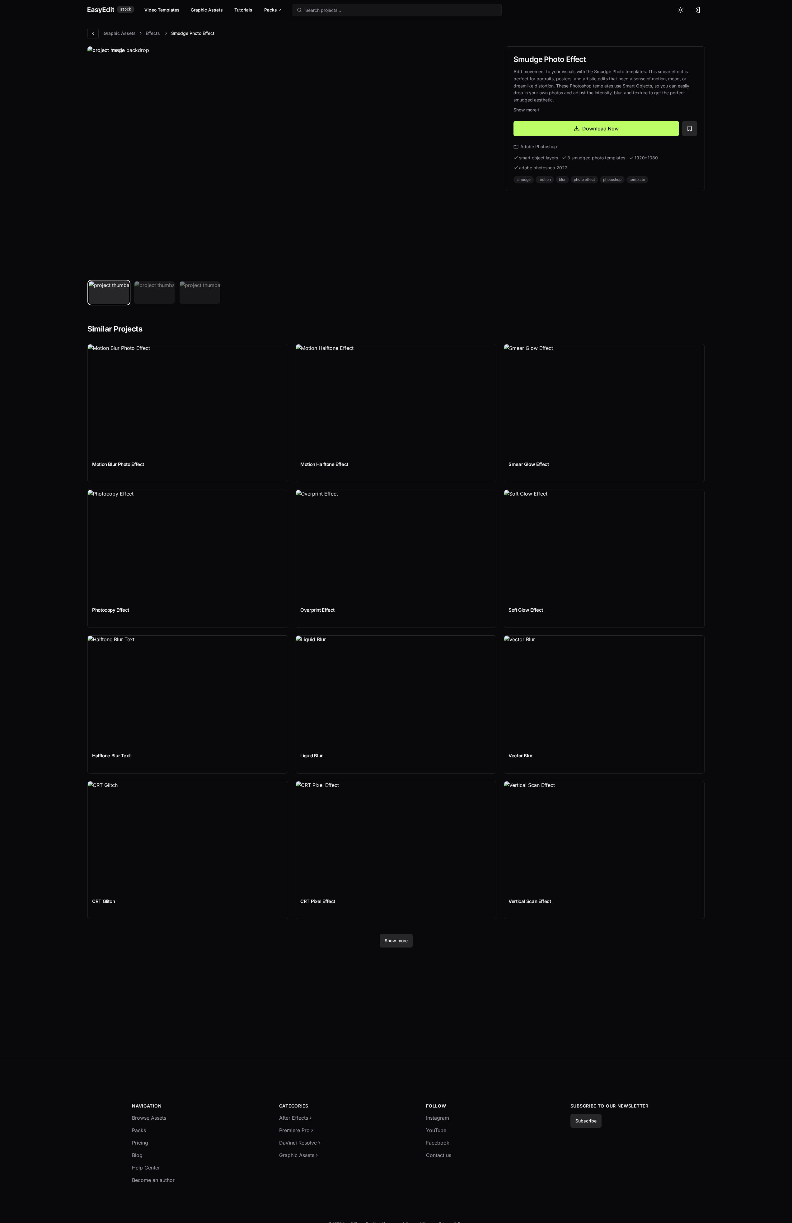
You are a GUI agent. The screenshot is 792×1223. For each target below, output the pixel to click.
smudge (524, 179)
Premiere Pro (294, 1130)
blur (562, 179)
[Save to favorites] (689, 128)
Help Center (146, 1167)
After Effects (293, 1118)
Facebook (437, 1143)
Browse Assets (149, 1118)
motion (545, 179)
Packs (270, 9)
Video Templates (162, 9)
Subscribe (586, 1120)
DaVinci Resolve (298, 1143)
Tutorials (243, 9)
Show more (525, 109)
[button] (397, 10)
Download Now (600, 128)
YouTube (436, 1130)
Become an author (153, 1180)
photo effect (584, 179)
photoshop (612, 179)
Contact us (438, 1155)
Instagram (437, 1118)
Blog (137, 1155)
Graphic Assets (207, 9)
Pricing (140, 1143)
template (637, 179)
